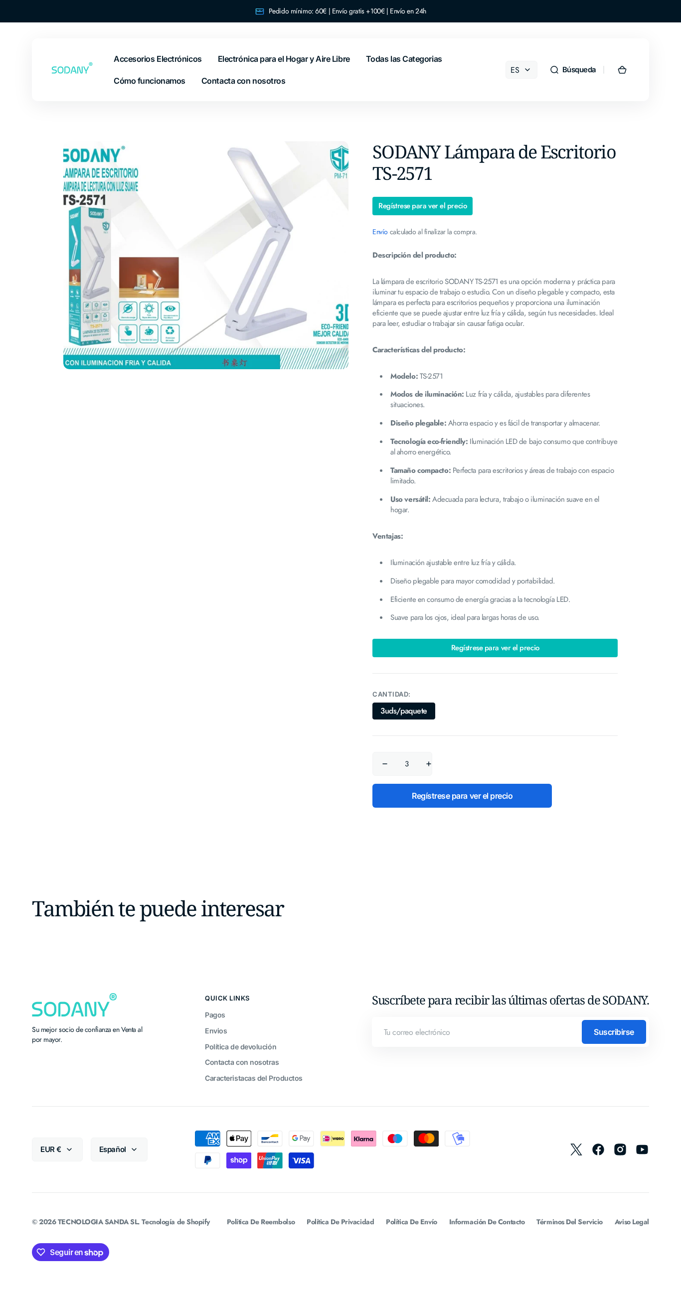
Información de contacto (487, 1222)
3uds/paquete (407, 712)
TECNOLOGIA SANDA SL (98, 1222)
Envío (380, 232)
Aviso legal (632, 1222)
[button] (572, 70)
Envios (216, 1030)
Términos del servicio (569, 1222)
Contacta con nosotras (242, 1062)
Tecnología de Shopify (176, 1222)
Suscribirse (614, 1032)
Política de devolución (240, 1046)
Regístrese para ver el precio (422, 206)
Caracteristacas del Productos (254, 1078)
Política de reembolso (261, 1222)
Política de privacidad (340, 1222)
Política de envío (411, 1222)
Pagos (215, 1014)
